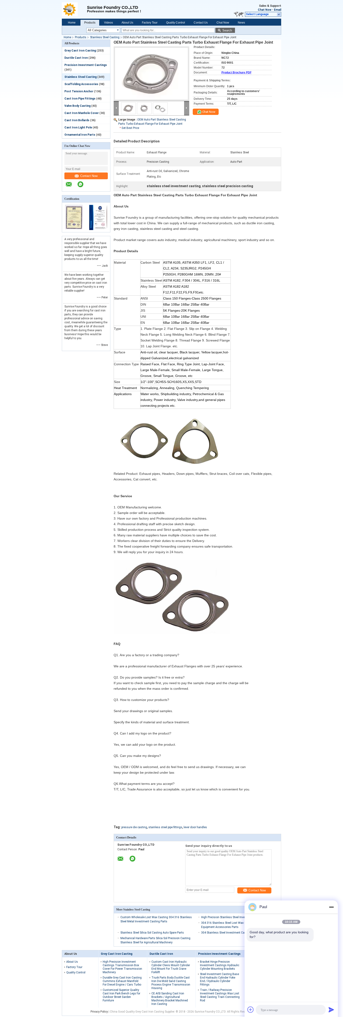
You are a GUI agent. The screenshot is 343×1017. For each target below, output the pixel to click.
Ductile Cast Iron (76, 57)
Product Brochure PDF (236, 72)
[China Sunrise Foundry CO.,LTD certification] (74, 229)
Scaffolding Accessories (81, 84)
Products (89, 22)
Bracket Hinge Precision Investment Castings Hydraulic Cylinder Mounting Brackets (219, 965)
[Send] (331, 1009)
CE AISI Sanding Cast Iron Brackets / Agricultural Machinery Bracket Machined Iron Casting (169, 999)
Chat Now (264, 9)
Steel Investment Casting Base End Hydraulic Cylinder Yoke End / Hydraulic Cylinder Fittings (219, 979)
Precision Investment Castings (85, 65)
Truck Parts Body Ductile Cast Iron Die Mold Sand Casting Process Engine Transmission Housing (170, 983)
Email (277, 9)
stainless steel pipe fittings (165, 827)
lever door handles (195, 827)
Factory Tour (150, 22)
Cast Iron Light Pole (78, 127)
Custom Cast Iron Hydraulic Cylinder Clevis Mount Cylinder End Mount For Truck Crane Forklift (170, 967)
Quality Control (175, 22)
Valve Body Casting (77, 105)
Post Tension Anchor (78, 91)
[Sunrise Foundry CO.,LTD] (74, 9)
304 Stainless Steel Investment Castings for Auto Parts (236, 932)
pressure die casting (134, 827)
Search (227, 30)
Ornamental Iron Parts (79, 134)
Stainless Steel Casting (104, 37)
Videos (108, 22)
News (241, 22)
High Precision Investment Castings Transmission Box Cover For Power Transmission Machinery (122, 967)
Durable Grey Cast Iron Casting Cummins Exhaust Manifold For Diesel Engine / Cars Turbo (122, 981)
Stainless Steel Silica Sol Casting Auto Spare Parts (152, 932)
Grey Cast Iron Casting (80, 50)
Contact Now (89, 176)
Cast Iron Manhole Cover (81, 113)
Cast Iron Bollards (76, 120)
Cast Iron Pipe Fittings (79, 98)
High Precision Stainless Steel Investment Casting (232, 917)
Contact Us (201, 22)
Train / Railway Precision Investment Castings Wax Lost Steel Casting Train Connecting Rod (220, 995)
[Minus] (331, 907)
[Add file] (250, 1009)
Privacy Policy (99, 1011)
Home (72, 22)
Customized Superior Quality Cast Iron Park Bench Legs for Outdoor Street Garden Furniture (121, 995)
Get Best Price (130, 128)
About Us (127, 22)
